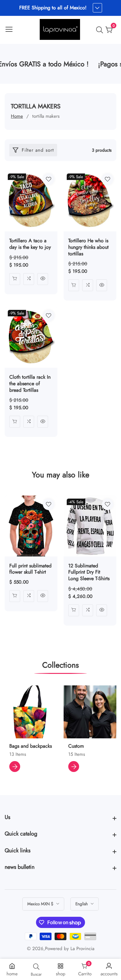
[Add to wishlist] (48, 179)
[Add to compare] (28, 279)
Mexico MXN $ (41, 904)
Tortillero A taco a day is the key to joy (30, 244)
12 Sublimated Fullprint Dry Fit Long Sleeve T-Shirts (89, 572)
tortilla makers (46, 116)
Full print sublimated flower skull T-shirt (30, 569)
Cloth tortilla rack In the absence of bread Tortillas (30, 383)
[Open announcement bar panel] (97, 7)
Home (17, 116)
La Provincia (82, 948)
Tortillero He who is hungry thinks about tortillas (88, 247)
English (82, 904)
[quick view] (42, 279)
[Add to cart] (14, 279)
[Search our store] (100, 30)
